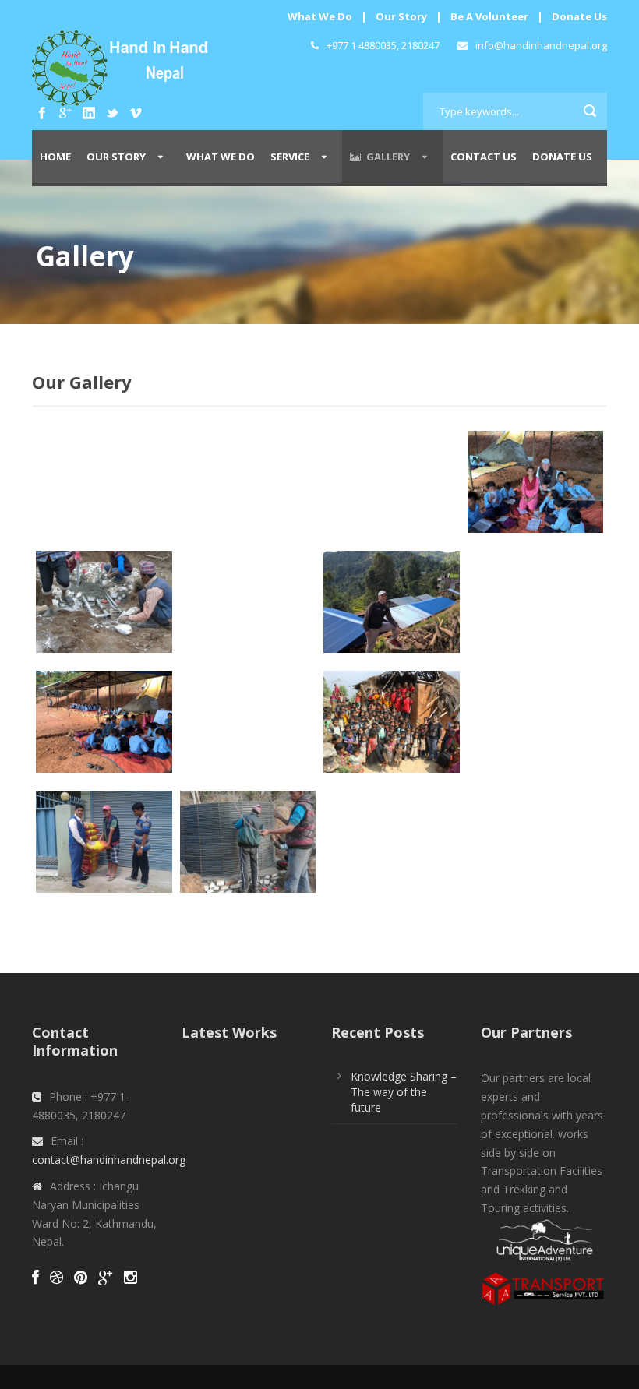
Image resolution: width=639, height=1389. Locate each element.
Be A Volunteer (489, 16)
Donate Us (579, 16)
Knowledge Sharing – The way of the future (404, 1092)
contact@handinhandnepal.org (108, 1159)
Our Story (401, 16)
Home (55, 157)
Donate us (562, 157)
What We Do (320, 16)
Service (289, 157)
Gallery (388, 157)
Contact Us (483, 157)
